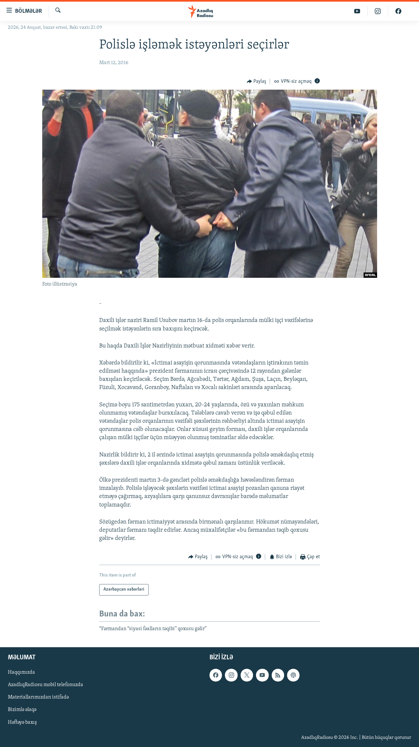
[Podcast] (293, 675)
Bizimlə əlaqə (22, 710)
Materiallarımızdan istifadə (38, 697)
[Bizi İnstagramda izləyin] (378, 11)
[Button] (256, 81)
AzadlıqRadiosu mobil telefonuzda (45, 684)
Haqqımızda (21, 672)
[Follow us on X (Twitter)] (247, 675)
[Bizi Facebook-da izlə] (398, 11)
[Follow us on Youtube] (262, 675)
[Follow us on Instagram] (231, 675)
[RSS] (278, 675)
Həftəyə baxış (22, 722)
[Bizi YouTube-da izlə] (357, 11)
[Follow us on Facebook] (216, 675)
